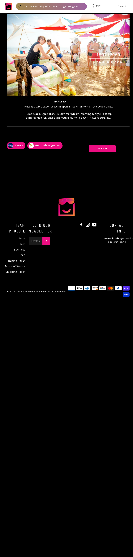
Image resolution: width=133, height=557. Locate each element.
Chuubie (20, 291)
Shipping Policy (15, 271)
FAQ (23, 255)
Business (19, 249)
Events (18, 145)
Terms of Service (15, 266)
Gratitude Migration (47, 145)
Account (122, 6)
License (105, 148)
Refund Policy (16, 260)
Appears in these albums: (20, 139)
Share (126, 139)
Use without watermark (102, 140)
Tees (22, 244)
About (21, 238)
